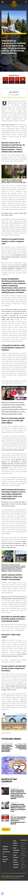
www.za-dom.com (6, 733)
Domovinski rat (14, 788)
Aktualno (13, 815)
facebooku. (19, 662)
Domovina (4, 37)
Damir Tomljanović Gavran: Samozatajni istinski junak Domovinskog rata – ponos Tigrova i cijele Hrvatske (7, 748)
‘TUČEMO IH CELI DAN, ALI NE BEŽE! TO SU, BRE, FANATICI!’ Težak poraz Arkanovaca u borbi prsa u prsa (18, 808)
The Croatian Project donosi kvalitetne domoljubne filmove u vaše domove (21, 747)
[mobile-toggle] (2, 2)
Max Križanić (14, 92)
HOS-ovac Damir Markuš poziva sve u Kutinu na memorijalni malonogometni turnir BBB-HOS (18, 820)
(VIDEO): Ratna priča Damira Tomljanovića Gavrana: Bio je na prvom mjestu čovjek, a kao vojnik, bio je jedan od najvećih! (18, 794)
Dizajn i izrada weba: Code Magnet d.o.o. (11, 878)
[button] (26, 2)
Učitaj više (5, 829)
